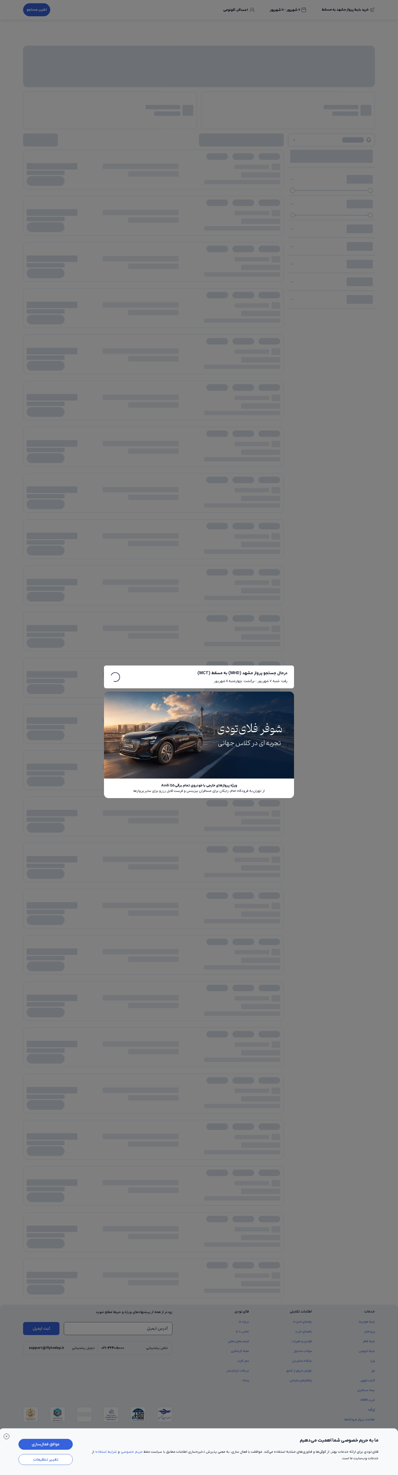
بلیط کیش (201, 415)
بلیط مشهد (294, 415)
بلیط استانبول (331, 415)
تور (373, 353)
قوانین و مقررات (302, 323)
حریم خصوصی (132, 1451)
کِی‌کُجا (371, 392)
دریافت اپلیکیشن (238, 353)
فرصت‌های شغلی (238, 323)
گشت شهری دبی (47, 415)
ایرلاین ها (351, 415)
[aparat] (26, 436)
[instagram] (65, 436)
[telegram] (39, 436)
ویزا (372, 343)
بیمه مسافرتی (366, 372)
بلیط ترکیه (183, 415)
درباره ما (244, 304)
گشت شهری (368, 363)
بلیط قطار (369, 323)
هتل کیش (219, 415)
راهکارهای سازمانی (301, 363)
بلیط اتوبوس (367, 333)
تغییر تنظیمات (45, 1459)
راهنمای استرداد (302, 304)
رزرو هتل (369, 314)
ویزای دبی (102, 415)
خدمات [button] (369, 293)
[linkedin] (52, 436)
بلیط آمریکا (146, 415)
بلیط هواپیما (367, 304)
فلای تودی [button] (242, 293)
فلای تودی (149, 436)
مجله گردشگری (240, 333)
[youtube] (78, 436)
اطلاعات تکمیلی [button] (301, 293)
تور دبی (86, 415)
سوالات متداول (303, 333)
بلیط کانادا (164, 415)
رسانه (245, 363)
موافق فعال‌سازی (45, 1444)
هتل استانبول (274, 415)
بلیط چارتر (368, 415)
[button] (348, 29)
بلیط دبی (312, 415)
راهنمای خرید (303, 314)
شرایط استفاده (106, 1451)
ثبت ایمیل (41, 311)
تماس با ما (242, 314)
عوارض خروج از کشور (299, 353)
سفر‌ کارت (243, 343)
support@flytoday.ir (46, 330)
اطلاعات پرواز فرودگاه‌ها (359, 402)
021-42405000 (112, 330)
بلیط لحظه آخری (123, 415)
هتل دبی (255, 415)
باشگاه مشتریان (302, 343)
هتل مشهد (238, 415)
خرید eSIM (368, 382)
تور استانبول (69, 415)
